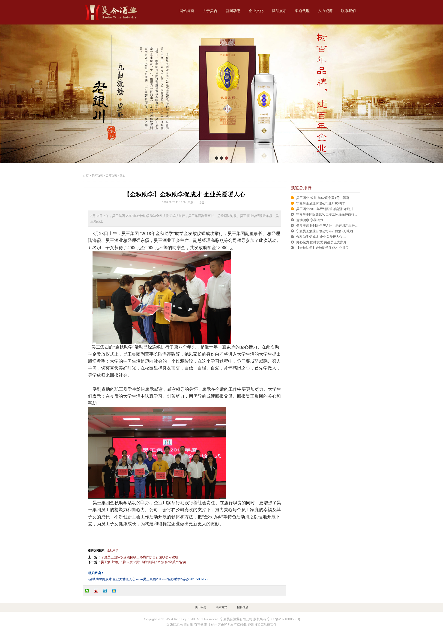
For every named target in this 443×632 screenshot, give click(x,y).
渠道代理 (302, 11)
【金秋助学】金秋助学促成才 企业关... (324, 248)
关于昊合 (210, 11)
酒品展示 (279, 11)
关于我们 (200, 607)
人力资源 (325, 11)
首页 (86, 175)
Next (435, 94)
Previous (8, 94)
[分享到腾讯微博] (107, 590)
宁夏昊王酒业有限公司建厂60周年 (320, 203)
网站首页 (187, 11)
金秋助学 (112, 550)
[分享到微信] (89, 590)
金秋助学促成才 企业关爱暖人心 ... (321, 236)
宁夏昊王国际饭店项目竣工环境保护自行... (326, 214)
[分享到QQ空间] (116, 590)
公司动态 (111, 175)
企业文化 (256, 11)
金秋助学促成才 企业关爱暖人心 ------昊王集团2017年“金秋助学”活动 (138, 579)
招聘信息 (242, 607)
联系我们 (348, 11)
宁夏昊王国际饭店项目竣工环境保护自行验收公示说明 (139, 557)
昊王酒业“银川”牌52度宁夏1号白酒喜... (324, 198)
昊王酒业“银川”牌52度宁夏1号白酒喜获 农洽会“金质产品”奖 (143, 562)
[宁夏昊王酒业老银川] (110, 12)
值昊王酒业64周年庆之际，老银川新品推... (327, 225)
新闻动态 (233, 11)
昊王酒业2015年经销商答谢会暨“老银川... (326, 209)
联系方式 (221, 607)
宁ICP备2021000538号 (284, 619)
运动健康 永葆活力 (309, 220)
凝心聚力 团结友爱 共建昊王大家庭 (321, 242)
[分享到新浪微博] (98, 590)
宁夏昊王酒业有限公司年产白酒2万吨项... (326, 231)
